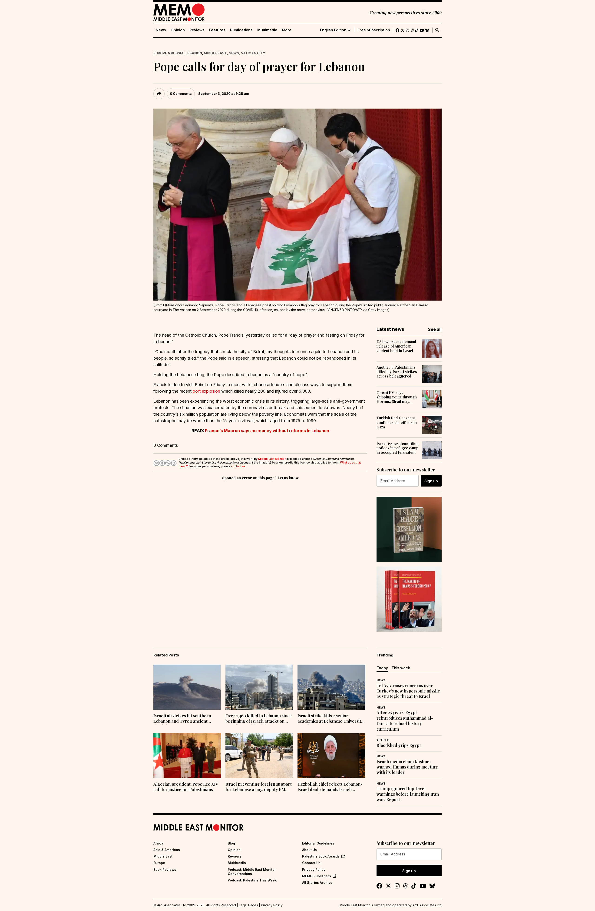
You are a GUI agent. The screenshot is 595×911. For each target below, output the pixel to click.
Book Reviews (164, 869)
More (286, 30)
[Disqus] (260, 545)
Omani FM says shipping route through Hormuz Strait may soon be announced (397, 397)
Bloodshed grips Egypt (399, 745)
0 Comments (181, 94)
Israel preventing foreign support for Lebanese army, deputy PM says (258, 787)
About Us (309, 850)
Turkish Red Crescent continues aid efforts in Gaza (397, 422)
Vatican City (253, 53)
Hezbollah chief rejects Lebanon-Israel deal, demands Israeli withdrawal (330, 787)
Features (217, 30)
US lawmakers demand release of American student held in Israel (396, 346)
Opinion (178, 30)
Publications (241, 30)
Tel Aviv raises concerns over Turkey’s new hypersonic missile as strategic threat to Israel (408, 691)
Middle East (215, 53)
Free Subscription (373, 30)
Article (383, 740)
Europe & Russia (168, 53)
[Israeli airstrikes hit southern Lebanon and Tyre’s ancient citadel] (187, 687)
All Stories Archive (317, 882)
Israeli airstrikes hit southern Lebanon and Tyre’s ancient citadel (182, 719)
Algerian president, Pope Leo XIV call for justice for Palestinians (185, 787)
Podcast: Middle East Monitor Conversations (252, 872)
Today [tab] (382, 668)
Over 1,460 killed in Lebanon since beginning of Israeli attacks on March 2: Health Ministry (258, 719)
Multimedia (267, 30)
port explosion (206, 391)
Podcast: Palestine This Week (252, 880)
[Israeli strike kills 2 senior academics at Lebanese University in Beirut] (331, 687)
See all (435, 329)
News (161, 30)
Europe (159, 863)
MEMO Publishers (316, 876)
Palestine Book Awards (321, 856)
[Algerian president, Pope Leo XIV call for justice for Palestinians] (187, 755)
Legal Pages (248, 905)
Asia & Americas (166, 850)
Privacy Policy (313, 869)
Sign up (431, 481)
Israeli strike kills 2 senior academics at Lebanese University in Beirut (331, 719)
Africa (158, 843)
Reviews (197, 30)
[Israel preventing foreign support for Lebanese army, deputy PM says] (259, 755)
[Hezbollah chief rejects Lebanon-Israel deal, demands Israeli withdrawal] (331, 755)
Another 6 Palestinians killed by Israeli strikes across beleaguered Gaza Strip (397, 371)
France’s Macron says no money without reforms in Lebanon (267, 430)
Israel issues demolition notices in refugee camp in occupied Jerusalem (398, 448)
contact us (238, 466)
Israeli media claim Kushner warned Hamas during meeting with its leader (407, 767)
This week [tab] (400, 668)
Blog (231, 843)
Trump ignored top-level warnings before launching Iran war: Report (408, 794)
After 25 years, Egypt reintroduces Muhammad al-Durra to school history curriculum (405, 721)
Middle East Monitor (272, 458)
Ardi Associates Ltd (427, 905)
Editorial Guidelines (318, 843)
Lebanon (193, 53)
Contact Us (311, 863)
